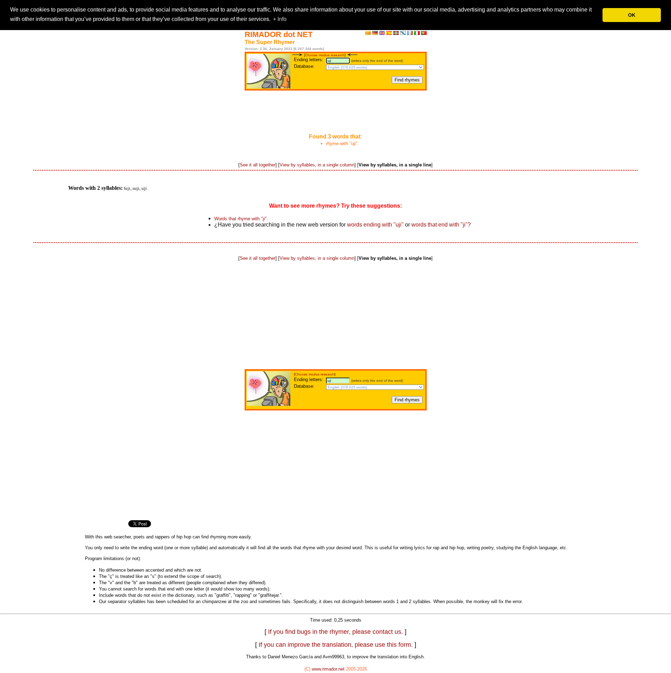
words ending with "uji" (375, 225)
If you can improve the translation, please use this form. (336, 644)
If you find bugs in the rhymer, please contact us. (336, 631)
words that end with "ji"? (441, 225)
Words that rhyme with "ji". (241, 218)
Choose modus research (325, 55)
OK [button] (631, 15)
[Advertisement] (335, 112)
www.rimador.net (328, 669)
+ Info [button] (280, 19)
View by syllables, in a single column (317, 164)
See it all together (257, 164)
